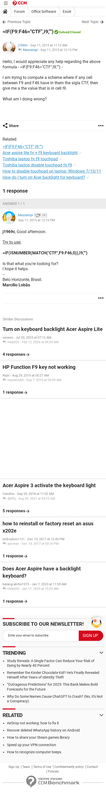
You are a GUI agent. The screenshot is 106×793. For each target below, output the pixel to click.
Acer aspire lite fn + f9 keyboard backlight (40, 152)
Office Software (43, 11)
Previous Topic (19, 22)
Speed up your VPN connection (31, 745)
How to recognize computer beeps (34, 752)
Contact (92, 767)
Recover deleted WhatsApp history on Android (43, 730)
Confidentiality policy (69, 767)
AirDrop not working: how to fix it (33, 723)
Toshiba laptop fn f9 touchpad (30, 158)
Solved (64, 32)
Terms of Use (42, 767)
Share (14, 126)
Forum (19, 11)
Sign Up (13, 767)
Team (26, 767)
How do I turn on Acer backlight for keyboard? (44, 177)
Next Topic (90, 22)
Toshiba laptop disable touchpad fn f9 (37, 165)
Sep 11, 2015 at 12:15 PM (58, 50)
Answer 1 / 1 (14, 204)
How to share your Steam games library (38, 737)
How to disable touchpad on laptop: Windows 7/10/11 (52, 171)
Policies (53, 771)
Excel (67, 11)
